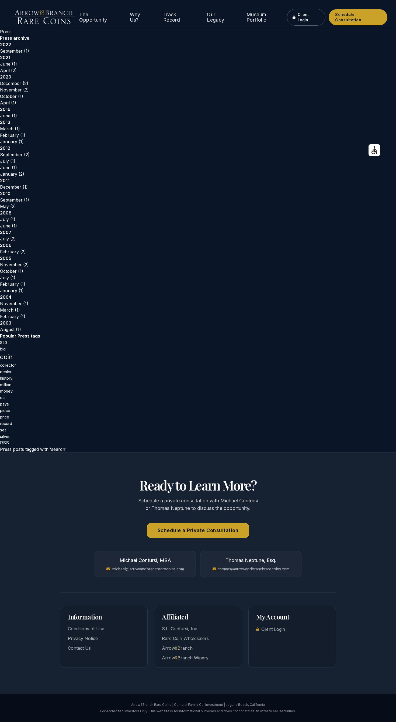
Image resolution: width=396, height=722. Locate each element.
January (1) (12, 141)
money (6, 391)
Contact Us (79, 648)
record (6, 423)
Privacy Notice (83, 638)
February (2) (13, 251)
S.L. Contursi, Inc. (180, 628)
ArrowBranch (177, 648)
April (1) (8, 102)
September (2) (15, 154)
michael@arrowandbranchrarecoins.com (148, 569)
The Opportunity (93, 17)
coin (6, 357)
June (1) (8, 64)
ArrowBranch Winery (185, 657)
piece (5, 410)
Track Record (171, 17)
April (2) (8, 70)
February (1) (12, 135)
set (3, 430)
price (4, 417)
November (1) (14, 303)
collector (8, 365)
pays (4, 404)
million (5, 384)
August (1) (10, 329)
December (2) (14, 83)
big (3, 349)
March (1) (10, 128)
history (6, 378)
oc (2, 397)
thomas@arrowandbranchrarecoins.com (253, 569)
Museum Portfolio (256, 17)
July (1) (7, 161)
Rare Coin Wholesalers (185, 638)
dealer (6, 371)
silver (5, 436)
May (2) (8, 206)
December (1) (14, 187)
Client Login (303, 17)
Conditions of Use (86, 628)
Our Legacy (215, 17)
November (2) (14, 90)
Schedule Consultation (348, 17)
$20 (3, 342)
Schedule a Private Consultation (198, 530)
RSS (4, 442)
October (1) (11, 96)
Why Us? (135, 17)
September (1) (14, 51)
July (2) (8, 238)
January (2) (12, 174)
